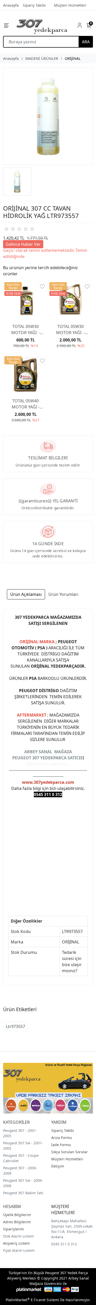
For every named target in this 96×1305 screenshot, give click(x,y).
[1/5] (6, 229)
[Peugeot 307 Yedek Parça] (42, 25)
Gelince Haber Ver (23, 244)
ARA (86, 42)
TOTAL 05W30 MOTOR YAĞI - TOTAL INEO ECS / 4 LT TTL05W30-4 (70, 330)
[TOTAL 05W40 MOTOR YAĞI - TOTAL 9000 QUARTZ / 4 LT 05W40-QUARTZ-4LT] (25, 374)
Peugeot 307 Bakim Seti (23, 1192)
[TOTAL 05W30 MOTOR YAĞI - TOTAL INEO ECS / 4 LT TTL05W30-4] (70, 300)
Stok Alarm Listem (18, 1236)
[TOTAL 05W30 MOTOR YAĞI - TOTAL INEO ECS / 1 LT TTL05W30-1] (25, 300)
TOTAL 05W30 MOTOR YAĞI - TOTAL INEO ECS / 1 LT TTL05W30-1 (25, 330)
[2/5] (9, 229)
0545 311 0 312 (64, 1244)
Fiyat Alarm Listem (19, 1250)
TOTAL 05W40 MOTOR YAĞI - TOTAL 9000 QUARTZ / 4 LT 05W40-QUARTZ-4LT (25, 404)
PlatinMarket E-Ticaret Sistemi (32, 1299)
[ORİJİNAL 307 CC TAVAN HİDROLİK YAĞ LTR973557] (48, 116)
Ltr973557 (15, 1026)
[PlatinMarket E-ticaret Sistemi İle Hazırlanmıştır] (28, 1289)
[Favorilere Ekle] (42, 286)
